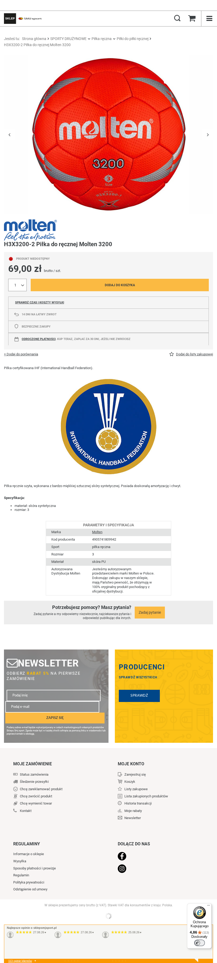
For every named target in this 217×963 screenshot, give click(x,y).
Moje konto (131, 763)
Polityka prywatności (28, 882)
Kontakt (25, 811)
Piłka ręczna (102, 39)
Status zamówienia (34, 774)
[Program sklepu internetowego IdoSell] (108, 916)
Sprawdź (139, 695)
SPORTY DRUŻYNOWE (68, 39)
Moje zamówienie (32, 763)
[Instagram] (159, 869)
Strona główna (34, 39)
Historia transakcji (138, 803)
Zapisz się (55, 717)
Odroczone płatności (39, 339)
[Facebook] (159, 857)
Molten (97, 532)
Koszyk (129, 782)
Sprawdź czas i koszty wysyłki (39, 302)
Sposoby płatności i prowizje (34, 868)
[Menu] (208, 906)
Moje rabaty (133, 811)
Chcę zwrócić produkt (36, 796)
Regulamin (21, 875)
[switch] (199, 943)
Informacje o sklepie (28, 854)
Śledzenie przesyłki (34, 782)
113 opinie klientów (20, 960)
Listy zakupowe (136, 789)
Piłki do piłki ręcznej (132, 39)
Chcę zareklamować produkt (41, 789)
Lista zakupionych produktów (146, 796)
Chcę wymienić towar (36, 803)
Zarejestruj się (135, 774)
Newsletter (48, 663)
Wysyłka (19, 861)
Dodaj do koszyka (120, 285)
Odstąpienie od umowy (30, 889)
